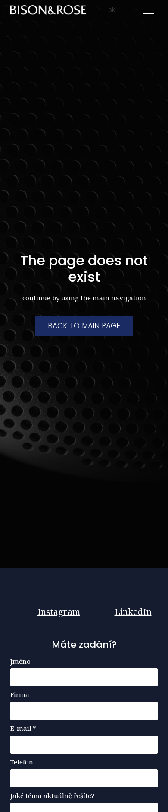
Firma (19, 695)
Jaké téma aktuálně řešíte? (52, 796)
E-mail (23, 728)
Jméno (20, 661)
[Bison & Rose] (48, 10)
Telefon (21, 762)
